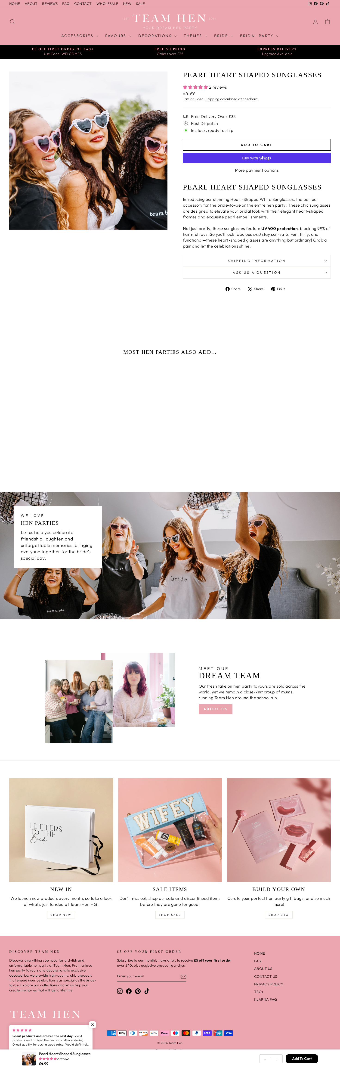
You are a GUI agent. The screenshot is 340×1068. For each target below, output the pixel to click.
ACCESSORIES (78, 35)
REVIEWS (50, 3)
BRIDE (222, 35)
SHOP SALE (170, 914)
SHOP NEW (61, 914)
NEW (127, 3)
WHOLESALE (107, 3)
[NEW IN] (61, 830)
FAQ (65, 3)
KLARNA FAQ (265, 999)
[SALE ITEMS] (170, 830)
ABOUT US (216, 709)
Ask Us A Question (257, 272)
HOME (14, 3)
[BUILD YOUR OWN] (279, 830)
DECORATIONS (155, 35)
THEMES (194, 35)
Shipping (212, 99)
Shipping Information (257, 261)
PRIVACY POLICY (268, 984)
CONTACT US (265, 976)
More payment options (257, 170)
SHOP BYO (279, 914)
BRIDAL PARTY (257, 35)
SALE (140, 3)
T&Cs (258, 992)
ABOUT (31, 3)
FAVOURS (116, 35)
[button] (38, 457)
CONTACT (83, 3)
